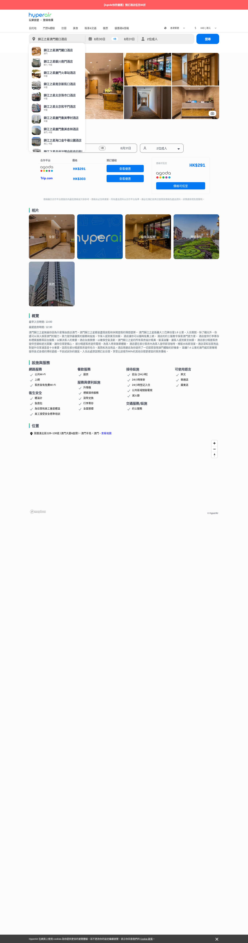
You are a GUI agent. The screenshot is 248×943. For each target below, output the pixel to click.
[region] (124, 477)
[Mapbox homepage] (38, 512)
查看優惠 (125, 169)
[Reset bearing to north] (214, 455)
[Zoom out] (214, 449)
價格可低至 (180, 186)
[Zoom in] (214, 443)
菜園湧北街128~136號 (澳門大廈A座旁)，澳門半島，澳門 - (72, 433)
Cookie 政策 (146, 938)
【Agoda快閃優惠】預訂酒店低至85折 (124, 5)
